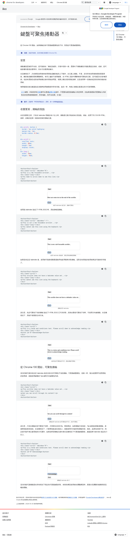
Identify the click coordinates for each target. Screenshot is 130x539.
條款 (3, 535)
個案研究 (44, 2)
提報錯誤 (5, 516)
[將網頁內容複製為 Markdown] (63, 33)
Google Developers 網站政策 (95, 497)
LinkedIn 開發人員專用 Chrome (97, 523)
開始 (120, 25)
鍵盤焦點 (60, 102)
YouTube (90, 520)
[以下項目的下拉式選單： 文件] (36, 2)
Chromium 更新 (50, 516)
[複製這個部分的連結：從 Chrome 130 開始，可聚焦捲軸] (59, 367)
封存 (46, 523)
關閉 (106, 25)
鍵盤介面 (52, 92)
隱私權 (9, 535)
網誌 (51, 2)
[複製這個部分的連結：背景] (27, 60)
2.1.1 (22, 92)
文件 (32, 2)
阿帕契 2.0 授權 (72, 497)
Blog (4, 9)
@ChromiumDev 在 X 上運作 (96, 516)
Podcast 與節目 (50, 526)
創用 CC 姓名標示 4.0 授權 (49, 497)
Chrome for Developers (27, 26)
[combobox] (91, 2)
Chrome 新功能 (62, 2)
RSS (88, 526)
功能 (39, 92)
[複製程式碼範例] (105, 124)
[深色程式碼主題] (102, 124)
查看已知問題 (6, 520)
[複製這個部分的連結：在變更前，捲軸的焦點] (47, 109)
